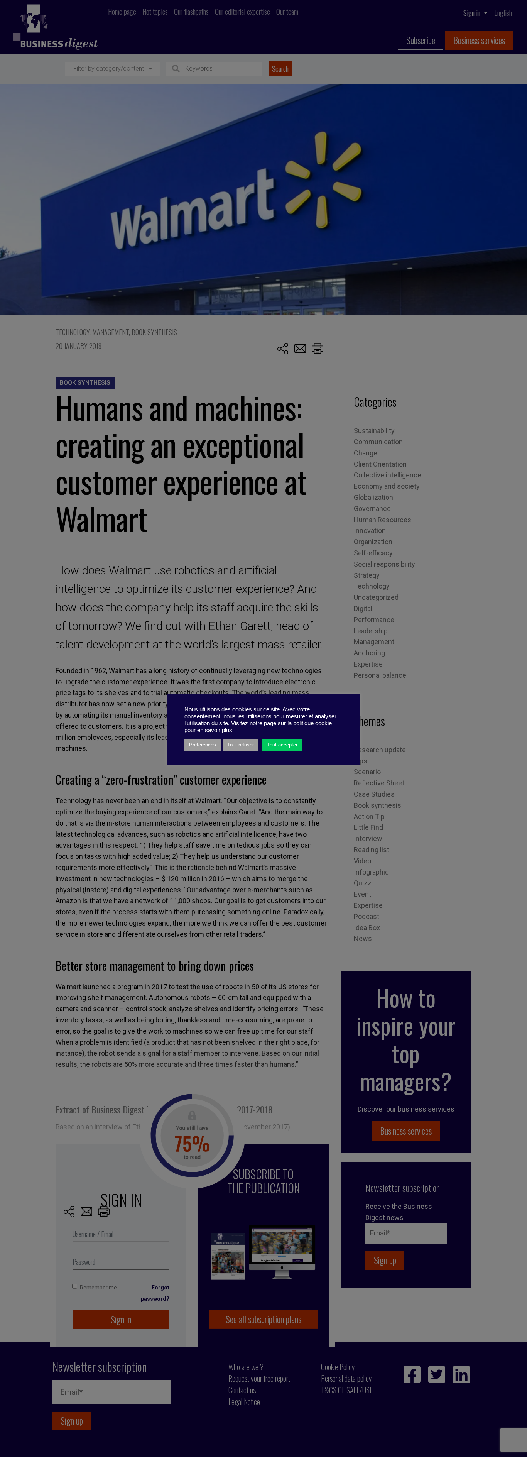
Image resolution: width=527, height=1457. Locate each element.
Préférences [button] (202, 745)
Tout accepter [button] (282, 745)
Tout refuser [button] (240, 745)
